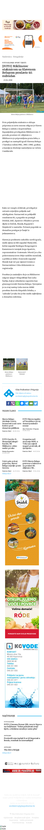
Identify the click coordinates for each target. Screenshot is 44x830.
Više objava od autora (23, 393)
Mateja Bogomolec (8, 451)
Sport (17, 62)
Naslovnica (7, 57)
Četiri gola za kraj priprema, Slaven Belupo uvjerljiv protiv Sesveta (11, 464)
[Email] (31, 403)
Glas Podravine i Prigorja (26, 389)
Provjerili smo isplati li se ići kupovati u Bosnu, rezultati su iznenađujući (22, 739)
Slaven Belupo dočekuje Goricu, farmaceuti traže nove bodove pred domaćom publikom (11, 423)
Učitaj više (6, 474)
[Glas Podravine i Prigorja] (8, 393)
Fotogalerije (18, 57)
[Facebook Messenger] (22, 403)
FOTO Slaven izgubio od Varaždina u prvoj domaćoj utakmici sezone (31, 422)
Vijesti (23, 62)
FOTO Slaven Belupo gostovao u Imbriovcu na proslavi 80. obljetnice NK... (32, 464)
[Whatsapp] (17, 403)
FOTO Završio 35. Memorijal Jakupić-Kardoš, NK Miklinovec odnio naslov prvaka (10, 443)
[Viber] (13, 403)
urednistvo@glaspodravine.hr (26, 396)
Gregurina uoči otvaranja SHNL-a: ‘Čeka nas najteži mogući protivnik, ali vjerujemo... (31, 443)
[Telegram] (26, 403)
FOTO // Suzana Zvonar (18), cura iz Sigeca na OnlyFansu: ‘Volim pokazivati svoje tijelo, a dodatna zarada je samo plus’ (23, 726)
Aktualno (7, 735)
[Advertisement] (22, 179)
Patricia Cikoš (6, 431)
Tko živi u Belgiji (11, 750)
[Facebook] (8, 403)
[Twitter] (35, 403)
